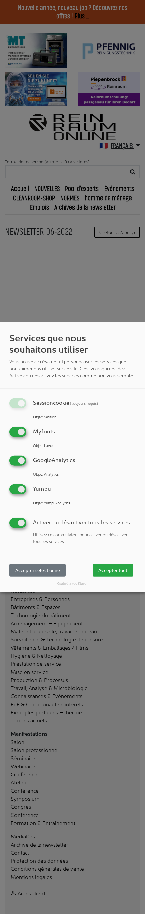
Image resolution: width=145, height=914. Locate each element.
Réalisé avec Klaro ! (73, 583)
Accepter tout (112, 570)
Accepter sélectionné (37, 570)
